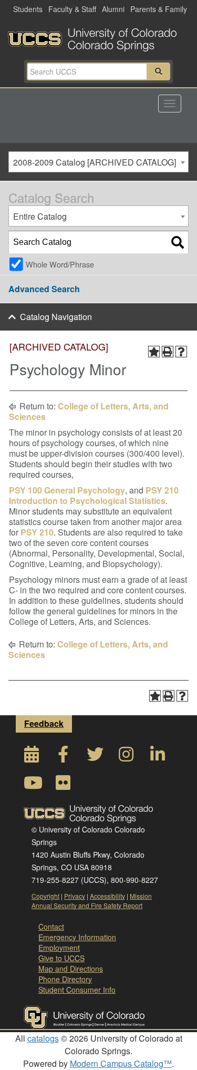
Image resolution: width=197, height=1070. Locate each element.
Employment (59, 947)
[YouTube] (31, 785)
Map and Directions (70, 968)
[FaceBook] (63, 757)
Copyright (45, 895)
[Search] (178, 242)
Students (28, 9)
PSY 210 (37, 532)
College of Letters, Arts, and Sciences (89, 411)
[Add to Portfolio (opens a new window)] (154, 351)
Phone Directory (65, 979)
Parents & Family (158, 9)
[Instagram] (126, 757)
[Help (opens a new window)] (181, 351)
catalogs (43, 1038)
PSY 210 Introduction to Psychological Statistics (94, 495)
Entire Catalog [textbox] (40, 216)
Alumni (113, 9)
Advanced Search (44, 289)
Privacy (74, 895)
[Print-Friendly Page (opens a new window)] (167, 351)
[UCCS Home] (98, 37)
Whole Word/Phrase (60, 264)
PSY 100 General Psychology (67, 490)
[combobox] (98, 161)
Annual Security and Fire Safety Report (87, 905)
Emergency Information (77, 937)
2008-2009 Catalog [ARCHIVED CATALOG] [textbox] (94, 162)
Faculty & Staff (72, 9)
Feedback (44, 723)
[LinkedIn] (157, 757)
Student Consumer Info (77, 989)
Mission (141, 895)
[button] (158, 71)
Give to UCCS (61, 958)
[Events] (31, 757)
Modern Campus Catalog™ (121, 1063)
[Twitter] (94, 757)
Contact (51, 926)
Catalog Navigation (56, 317)
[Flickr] (63, 785)
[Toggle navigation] (169, 103)
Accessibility (107, 895)
